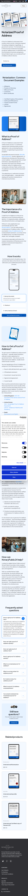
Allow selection (14, 472)
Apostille (3, 881)
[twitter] (2, 861)
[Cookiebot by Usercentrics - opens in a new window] (20, 417)
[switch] (24, 447)
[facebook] (6, 861)
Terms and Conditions (7, 874)
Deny (14, 477)
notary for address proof (15, 231)
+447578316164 (6, 1)
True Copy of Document (7, 884)
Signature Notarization (7, 883)
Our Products (4, 870)
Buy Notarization (7, 65)
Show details (20, 462)
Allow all (14, 467)
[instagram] (10, 861)
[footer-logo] (7, 847)
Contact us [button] (6, 61)
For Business (4, 872)
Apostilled (18, 481)
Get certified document (13, 315)
